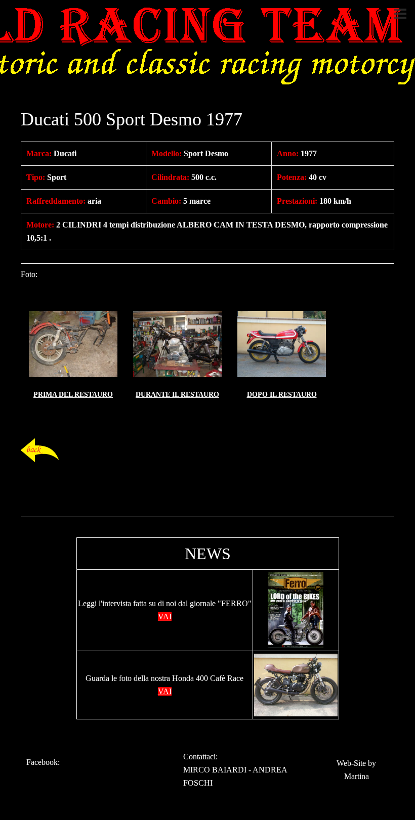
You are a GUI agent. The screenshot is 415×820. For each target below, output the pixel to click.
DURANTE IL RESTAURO (177, 394)
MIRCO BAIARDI (214, 769)
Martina (356, 776)
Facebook (42, 762)
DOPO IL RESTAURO (282, 394)
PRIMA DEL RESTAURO (73, 394)
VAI (165, 616)
